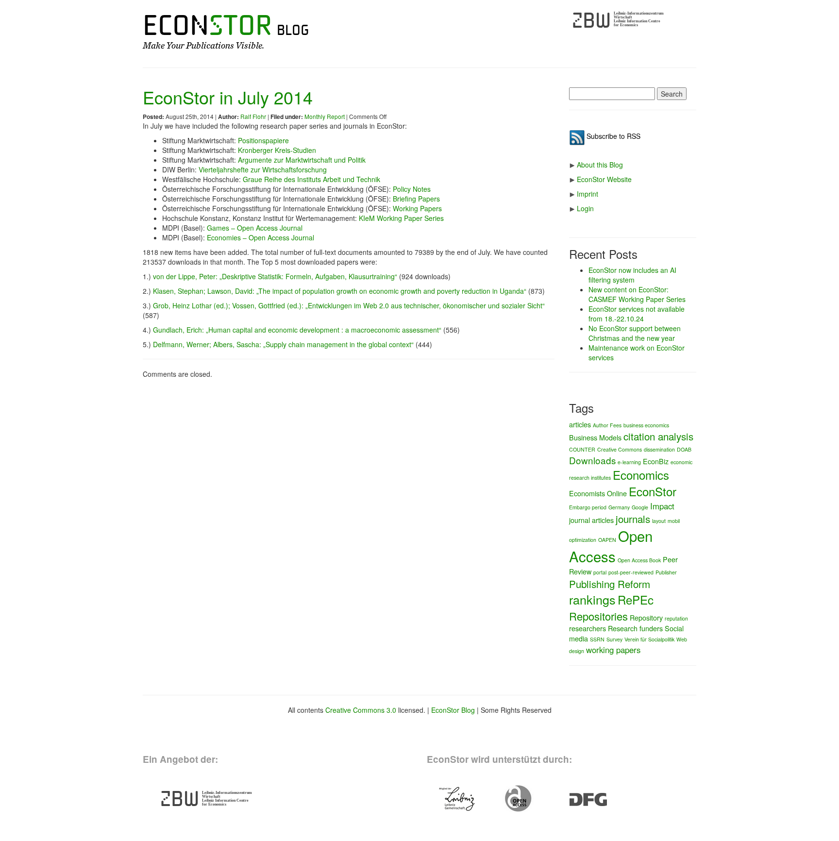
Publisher (666, 572)
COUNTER (582, 449)
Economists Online (598, 493)
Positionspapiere (263, 140)
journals (633, 518)
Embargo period (587, 507)
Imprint (587, 194)
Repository (646, 617)
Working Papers (417, 208)
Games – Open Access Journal (254, 228)
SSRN (597, 639)
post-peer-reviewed (631, 572)
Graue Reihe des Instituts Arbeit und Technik (311, 179)
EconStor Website (604, 179)
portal (599, 572)
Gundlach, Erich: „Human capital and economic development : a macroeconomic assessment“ (297, 330)
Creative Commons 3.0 (360, 710)
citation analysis (658, 436)
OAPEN (607, 539)
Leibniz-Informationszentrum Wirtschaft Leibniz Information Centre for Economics (639, 19)
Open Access (611, 545)
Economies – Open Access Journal (260, 237)
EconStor (652, 491)
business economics (646, 425)
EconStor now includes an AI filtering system (632, 275)
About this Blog (600, 164)
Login (585, 208)
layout (659, 520)
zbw (591, 20)
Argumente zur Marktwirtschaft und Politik (302, 160)
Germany (619, 507)
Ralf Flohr (253, 116)
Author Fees (607, 425)
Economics (641, 474)
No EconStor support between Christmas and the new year (634, 333)
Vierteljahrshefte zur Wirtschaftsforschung (263, 169)
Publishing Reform (609, 583)
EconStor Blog (453, 710)
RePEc (636, 599)
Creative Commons (619, 449)
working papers (613, 650)
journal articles (591, 520)
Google (640, 507)
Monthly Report (324, 116)
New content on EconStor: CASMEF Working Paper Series (637, 294)
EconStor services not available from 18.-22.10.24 (636, 313)
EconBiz (656, 461)
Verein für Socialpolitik (649, 639)
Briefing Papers (416, 198)
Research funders (635, 628)
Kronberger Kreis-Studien (277, 150)
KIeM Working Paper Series (401, 218)
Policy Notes (412, 189)
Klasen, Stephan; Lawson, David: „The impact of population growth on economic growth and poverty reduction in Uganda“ (339, 291)
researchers (587, 628)
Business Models (595, 437)
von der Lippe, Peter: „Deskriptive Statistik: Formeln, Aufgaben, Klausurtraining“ (275, 276)
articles (580, 424)
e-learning (629, 462)
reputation (676, 618)
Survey (614, 639)
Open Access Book (639, 560)
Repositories (598, 615)
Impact (662, 506)
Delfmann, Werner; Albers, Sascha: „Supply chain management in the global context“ (283, 344)
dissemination (659, 449)
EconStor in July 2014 (228, 96)
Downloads (592, 460)
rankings (592, 599)
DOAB (684, 449)
